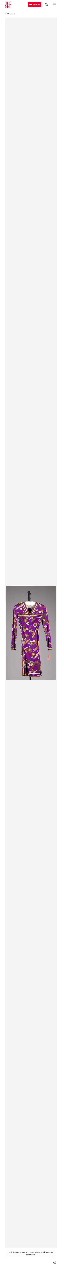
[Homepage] (8, 5)
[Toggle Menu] (54, 4)
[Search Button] (46, 4)
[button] (54, 1262)
